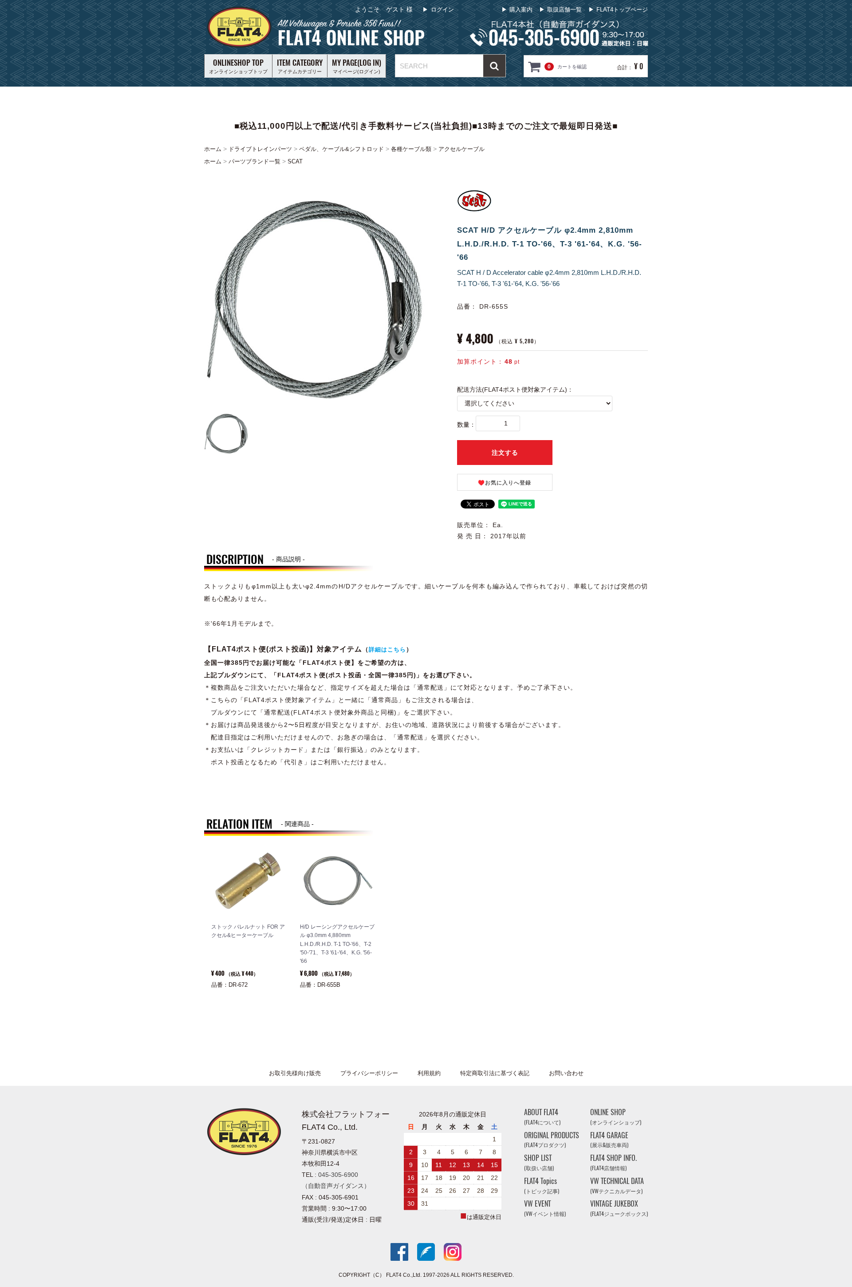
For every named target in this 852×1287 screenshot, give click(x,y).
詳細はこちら (387, 649)
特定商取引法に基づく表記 (494, 1073)
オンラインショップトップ (238, 65)
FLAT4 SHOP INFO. (613, 1163)
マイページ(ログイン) (356, 65)
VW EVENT (545, 1209)
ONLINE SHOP (615, 1117)
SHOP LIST (539, 1163)
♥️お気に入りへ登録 (504, 483)
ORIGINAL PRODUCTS (551, 1140)
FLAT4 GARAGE (609, 1140)
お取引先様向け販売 (295, 1073)
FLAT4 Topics (541, 1185)
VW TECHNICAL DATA (617, 1185)
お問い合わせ (566, 1073)
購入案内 (520, 9)
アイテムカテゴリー (300, 65)
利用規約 (429, 1073)
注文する (505, 452)
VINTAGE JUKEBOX (619, 1209)
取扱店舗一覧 (564, 9)
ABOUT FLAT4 (542, 1117)
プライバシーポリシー (369, 1073)
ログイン (442, 9)
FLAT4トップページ (622, 9)
